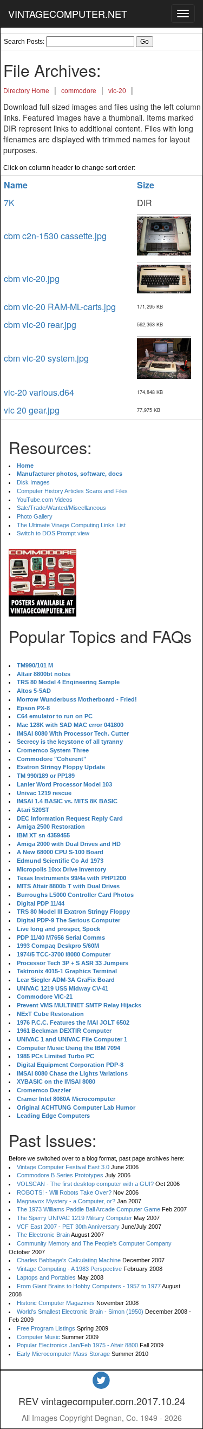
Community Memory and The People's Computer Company (94, 1243)
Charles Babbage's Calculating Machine (69, 1260)
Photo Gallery (35, 516)
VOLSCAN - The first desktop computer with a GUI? (85, 1184)
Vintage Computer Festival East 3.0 (63, 1167)
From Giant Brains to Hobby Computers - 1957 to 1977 (89, 1286)
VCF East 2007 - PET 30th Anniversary (68, 1226)
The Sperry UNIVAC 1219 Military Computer (74, 1218)
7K (9, 202)
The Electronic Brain (43, 1234)
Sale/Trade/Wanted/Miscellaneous (61, 507)
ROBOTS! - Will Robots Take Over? (64, 1192)
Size (145, 185)
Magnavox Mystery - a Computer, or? (66, 1201)
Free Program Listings (46, 1328)
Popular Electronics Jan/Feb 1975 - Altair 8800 (77, 1345)
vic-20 (117, 91)
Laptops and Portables (46, 1277)
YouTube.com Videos (45, 499)
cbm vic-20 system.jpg (46, 358)
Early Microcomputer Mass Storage (63, 1354)
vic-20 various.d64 (39, 392)
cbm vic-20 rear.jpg (40, 324)
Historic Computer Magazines (56, 1303)
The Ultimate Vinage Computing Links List (71, 525)
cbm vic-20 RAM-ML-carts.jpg (60, 306)
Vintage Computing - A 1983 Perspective (69, 1269)
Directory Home (26, 91)
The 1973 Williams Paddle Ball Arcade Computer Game (88, 1209)
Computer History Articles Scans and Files (72, 491)
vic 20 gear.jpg (32, 410)
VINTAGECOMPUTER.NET (67, 13)
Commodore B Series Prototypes (60, 1175)
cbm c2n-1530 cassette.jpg (55, 236)
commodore (78, 91)
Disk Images (33, 482)
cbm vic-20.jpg (32, 278)
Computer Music (38, 1337)
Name (16, 185)
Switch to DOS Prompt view (53, 533)
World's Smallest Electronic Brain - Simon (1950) (80, 1311)
